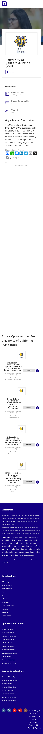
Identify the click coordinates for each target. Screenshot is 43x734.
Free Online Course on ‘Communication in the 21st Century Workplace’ (13, 403)
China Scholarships (8, 633)
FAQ (3, 562)
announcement (6, 616)
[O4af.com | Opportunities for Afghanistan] (12, 4)
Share (14, 158)
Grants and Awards (8, 605)
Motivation (5, 612)
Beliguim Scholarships (9, 697)
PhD (3, 592)
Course (29, 371)
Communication (14, 417)
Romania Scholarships (9, 700)
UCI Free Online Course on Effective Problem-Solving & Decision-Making (13, 477)
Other (14, 492)
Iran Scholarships (7, 656)
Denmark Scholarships (9, 687)
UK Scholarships (7, 683)
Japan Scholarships (8, 629)
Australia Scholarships (9, 663)
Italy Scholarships (7, 690)
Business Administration (14, 379)
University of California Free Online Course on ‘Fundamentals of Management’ (13, 440)
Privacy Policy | (19, 559)
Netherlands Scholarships (10, 680)
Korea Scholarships (8, 639)
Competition (5, 602)
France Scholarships (8, 694)
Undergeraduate (7, 585)
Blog (6, 562)
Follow (12, 72)
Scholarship (5, 582)
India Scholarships (7, 643)
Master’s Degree (7, 589)
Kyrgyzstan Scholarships (9, 653)
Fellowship (5, 599)
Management (14, 454)
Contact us (28, 559)
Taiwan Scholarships (8, 660)
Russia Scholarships (8, 650)
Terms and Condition (8, 559)
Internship (5, 609)
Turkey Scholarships (8, 646)
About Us (35, 559)
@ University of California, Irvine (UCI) (13, 374)
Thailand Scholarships (9, 636)
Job (3, 595)
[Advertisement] (21, 247)
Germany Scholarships (9, 677)
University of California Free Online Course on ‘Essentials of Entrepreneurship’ (13, 366)
